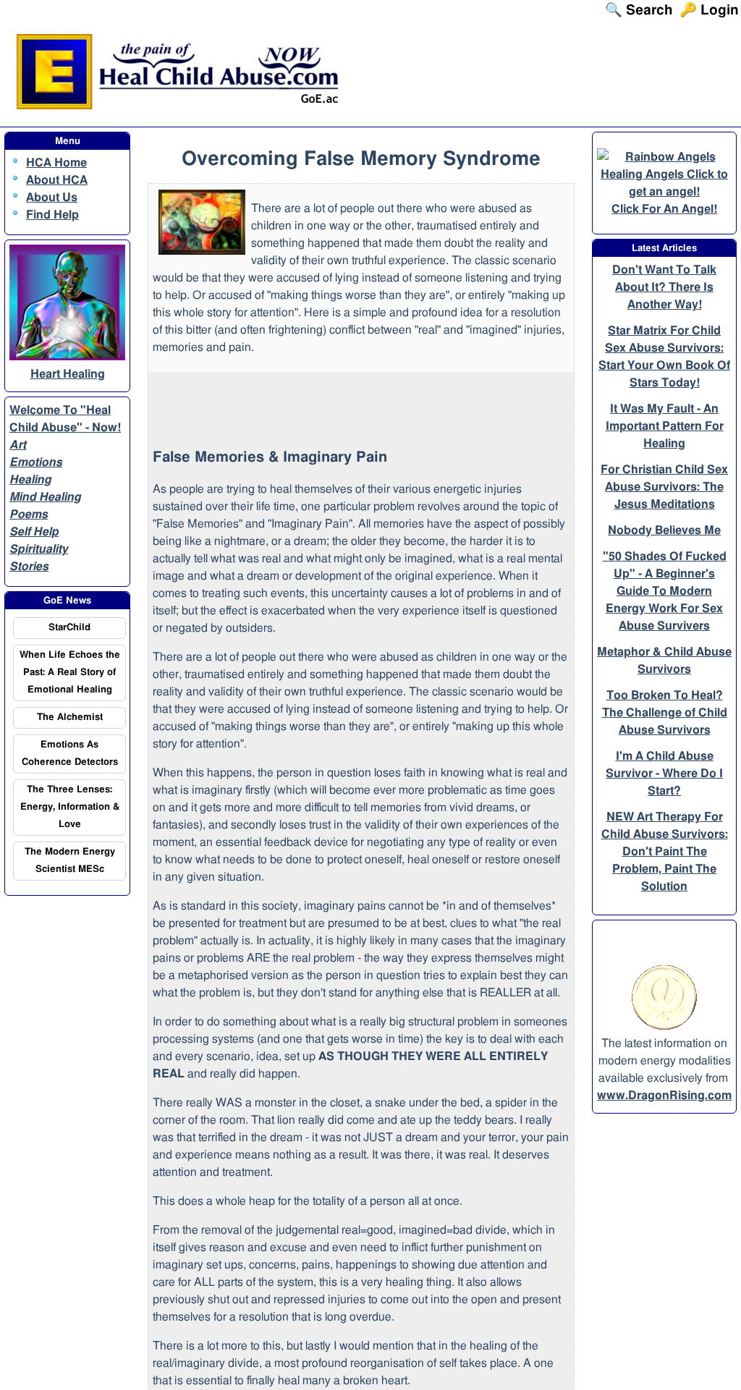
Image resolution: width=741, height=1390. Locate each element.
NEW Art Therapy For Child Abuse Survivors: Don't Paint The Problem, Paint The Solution (664, 851)
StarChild (69, 627)
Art (17, 445)
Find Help (52, 215)
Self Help (34, 532)
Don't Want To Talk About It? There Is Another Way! (664, 287)
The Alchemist (70, 717)
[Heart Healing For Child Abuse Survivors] (67, 357)
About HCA (57, 180)
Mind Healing (45, 497)
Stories (28, 566)
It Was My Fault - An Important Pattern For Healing (665, 426)
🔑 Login (714, 11)
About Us (51, 197)
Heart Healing (67, 374)
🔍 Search (654, 11)
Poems (28, 514)
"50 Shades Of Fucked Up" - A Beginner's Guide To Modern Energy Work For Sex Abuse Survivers (665, 591)
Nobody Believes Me (664, 530)
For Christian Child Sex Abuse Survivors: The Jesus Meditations (664, 487)
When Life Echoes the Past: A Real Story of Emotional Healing (70, 672)
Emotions (35, 462)
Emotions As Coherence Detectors (70, 753)
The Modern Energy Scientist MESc (70, 860)
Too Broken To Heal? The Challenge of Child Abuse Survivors (664, 713)
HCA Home (56, 163)
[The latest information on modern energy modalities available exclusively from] (664, 1026)
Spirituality (38, 549)
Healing (30, 480)
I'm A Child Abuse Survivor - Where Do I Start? (664, 773)
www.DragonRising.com (664, 1095)
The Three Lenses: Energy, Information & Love (69, 807)
